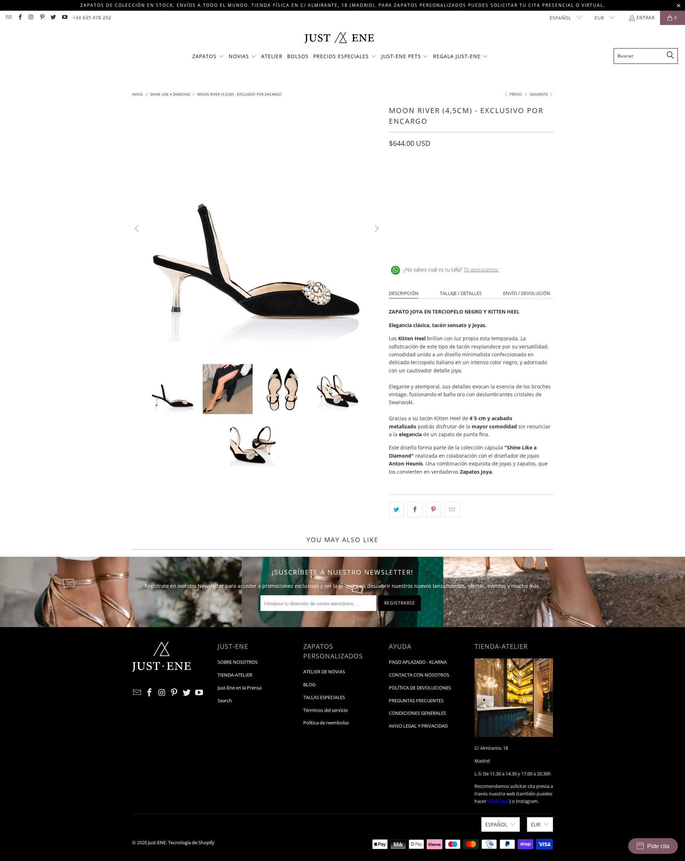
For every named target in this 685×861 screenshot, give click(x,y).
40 (481, 175)
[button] (208, 56)
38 (447, 175)
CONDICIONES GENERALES (417, 713)
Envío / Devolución (526, 293)
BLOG (309, 684)
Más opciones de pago (513, 219)
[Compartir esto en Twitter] (396, 509)
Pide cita (658, 846)
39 (464, 175)
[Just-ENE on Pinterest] (42, 18)
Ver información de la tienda (425, 246)
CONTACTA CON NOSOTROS (419, 675)
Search (225, 700)
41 (498, 175)
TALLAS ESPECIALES (324, 697)
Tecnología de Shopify (191, 842)
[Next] (376, 228)
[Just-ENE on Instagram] (31, 18)
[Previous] (137, 228)
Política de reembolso (326, 722)
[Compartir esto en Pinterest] (433, 509)
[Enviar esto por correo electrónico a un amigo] (452, 509)
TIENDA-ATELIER (235, 675)
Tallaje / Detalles (461, 293)
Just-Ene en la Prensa (240, 687)
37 (430, 175)
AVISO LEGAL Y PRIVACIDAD (418, 726)
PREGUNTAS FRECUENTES (416, 700)
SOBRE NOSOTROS (238, 662)
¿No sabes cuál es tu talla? (451, 269)
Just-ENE (157, 842)
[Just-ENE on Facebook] (19, 18)
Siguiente (539, 94)
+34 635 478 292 (92, 18)
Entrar (645, 18)
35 (396, 175)
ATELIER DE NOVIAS (324, 671)
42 (515, 175)
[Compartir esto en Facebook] (415, 509)
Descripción (403, 293)
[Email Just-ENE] (8, 18)
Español (561, 18)
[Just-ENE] (339, 38)
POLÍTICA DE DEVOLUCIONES (420, 687)
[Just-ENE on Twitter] (53, 18)
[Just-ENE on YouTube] (64, 18)
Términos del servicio (325, 710)
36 (413, 175)
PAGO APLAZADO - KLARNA (418, 662)
